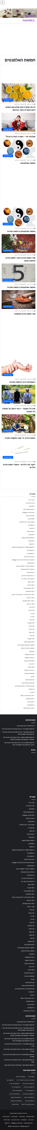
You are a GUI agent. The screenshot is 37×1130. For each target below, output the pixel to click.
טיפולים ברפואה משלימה (27, 569)
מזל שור (32, 635)
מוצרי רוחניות (30, 604)
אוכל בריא (31, 500)
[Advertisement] (18, 185)
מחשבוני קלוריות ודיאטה (27, 648)
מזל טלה (31, 620)
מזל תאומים (31, 639)
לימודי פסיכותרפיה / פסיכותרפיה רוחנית (23, 594)
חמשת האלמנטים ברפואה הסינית (21, 231)
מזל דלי (32, 616)
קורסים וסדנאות (29, 680)
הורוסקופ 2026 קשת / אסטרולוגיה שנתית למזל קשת (19, 1065)
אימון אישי (31, 506)
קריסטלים (31, 689)
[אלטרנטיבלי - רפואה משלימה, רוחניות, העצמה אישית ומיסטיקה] (27, 20)
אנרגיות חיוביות (30, 515)
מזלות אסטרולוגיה (29, 642)
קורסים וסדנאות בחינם (28, 683)
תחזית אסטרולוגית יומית (28, 1104)
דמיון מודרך (31, 534)
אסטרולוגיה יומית (20, 1076)
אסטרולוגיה (31, 519)
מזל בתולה (31, 610)
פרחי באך (31, 664)
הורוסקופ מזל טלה (17, 1090)
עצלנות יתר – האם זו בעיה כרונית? (20, 136)
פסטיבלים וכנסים (29, 661)
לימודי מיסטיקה (30, 591)
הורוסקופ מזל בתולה (29, 1087)
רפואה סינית (30, 702)
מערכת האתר (30, 104)
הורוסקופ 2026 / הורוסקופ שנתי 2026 (23, 547)
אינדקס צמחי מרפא (28, 509)
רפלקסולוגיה (30, 705)
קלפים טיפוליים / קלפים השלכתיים (24, 686)
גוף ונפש (31, 528)
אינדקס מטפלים (28, 1123)
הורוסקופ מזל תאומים (16, 1101)
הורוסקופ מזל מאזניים (28, 1094)
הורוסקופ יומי (30, 550)
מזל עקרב (31, 629)
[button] (2, 2)
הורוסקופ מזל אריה (14, 1083)
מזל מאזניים (31, 623)
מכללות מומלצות (29, 654)
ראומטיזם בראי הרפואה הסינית (22, 382)
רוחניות (32, 692)
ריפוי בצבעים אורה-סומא (27, 695)
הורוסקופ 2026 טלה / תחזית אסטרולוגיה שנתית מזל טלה (18, 729)
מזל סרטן (31, 626)
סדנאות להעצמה (29, 657)
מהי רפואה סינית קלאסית (24, 314)
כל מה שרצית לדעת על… (27, 575)
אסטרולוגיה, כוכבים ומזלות (26, 522)
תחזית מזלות (15, 1104)
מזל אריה (31, 607)
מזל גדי (32, 613)
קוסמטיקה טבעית (29, 673)
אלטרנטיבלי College (28, 512)
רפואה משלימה (30, 698)
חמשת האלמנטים (28, 163)
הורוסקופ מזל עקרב (29, 1097)
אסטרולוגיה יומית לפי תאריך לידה (25, 1080)
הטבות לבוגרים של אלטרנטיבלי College (23, 560)
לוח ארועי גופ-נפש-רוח (27, 579)
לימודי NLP (31, 582)
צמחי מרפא (31, 667)
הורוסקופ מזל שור (29, 1101)
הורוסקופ (31, 544)
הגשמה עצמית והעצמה (28, 538)
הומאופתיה (31, 541)
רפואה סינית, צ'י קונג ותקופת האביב (20, 438)
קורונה (32, 676)
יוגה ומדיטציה (30, 572)
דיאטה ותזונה (30, 531)
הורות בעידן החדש (29, 556)
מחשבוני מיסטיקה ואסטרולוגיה (25, 645)
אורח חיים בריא (30, 503)
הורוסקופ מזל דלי (29, 1090)
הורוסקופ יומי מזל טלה (28, 1083)
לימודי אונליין (30, 585)
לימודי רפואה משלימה (28, 601)
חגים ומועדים (30, 563)
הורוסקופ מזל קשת (16, 1097)
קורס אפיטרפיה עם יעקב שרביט (25, 726)
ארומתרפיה (31, 525)
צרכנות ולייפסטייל (29, 670)
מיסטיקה (31, 651)
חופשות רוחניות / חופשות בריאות (25, 566)
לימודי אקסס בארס (29, 588)
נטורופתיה (22, 1116)
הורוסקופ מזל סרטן (15, 1094)
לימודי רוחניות (30, 597)
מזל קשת (31, 632)
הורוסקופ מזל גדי (16, 1087)
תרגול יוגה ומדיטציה (28, 708)
